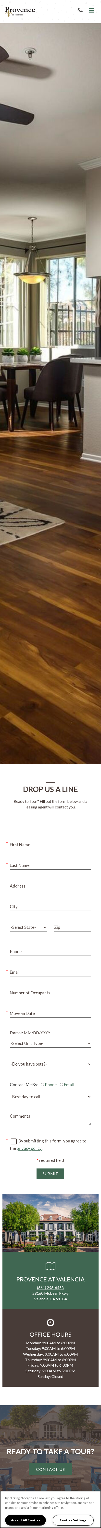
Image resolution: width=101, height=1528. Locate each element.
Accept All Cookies (25, 1520)
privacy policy (29, 1148)
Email (69, 1084)
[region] (50, 1509)
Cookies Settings (73, 1520)
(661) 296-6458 (50, 1287)
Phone (51, 1084)
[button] (81, 10)
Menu (90, 10)
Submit (50, 1173)
